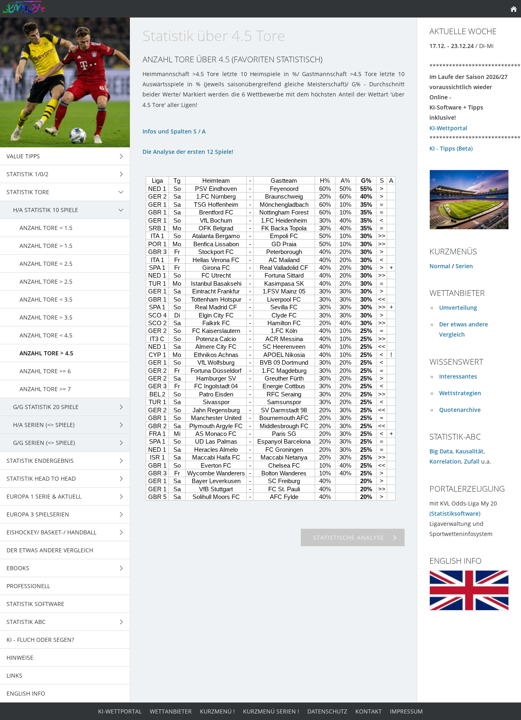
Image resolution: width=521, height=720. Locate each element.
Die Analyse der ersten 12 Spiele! (187, 151)
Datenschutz (327, 711)
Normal (439, 266)
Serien (464, 266)
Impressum (406, 711)
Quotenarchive (460, 410)
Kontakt (368, 711)
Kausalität (469, 451)
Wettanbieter (171, 711)
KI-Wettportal (448, 128)
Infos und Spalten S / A (174, 131)
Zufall (471, 461)
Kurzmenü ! (217, 711)
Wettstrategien (460, 393)
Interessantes (458, 376)
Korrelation (445, 461)
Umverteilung (458, 307)
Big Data (441, 451)
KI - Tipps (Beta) (451, 148)
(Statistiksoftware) (454, 513)
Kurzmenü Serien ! (271, 711)
